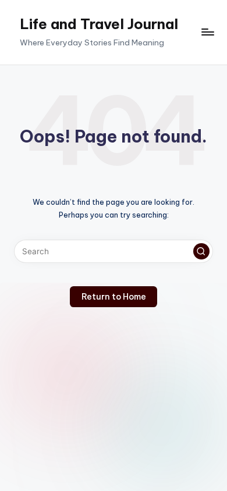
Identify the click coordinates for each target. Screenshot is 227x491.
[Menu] (207, 32)
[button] (201, 251)
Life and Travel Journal (99, 24)
